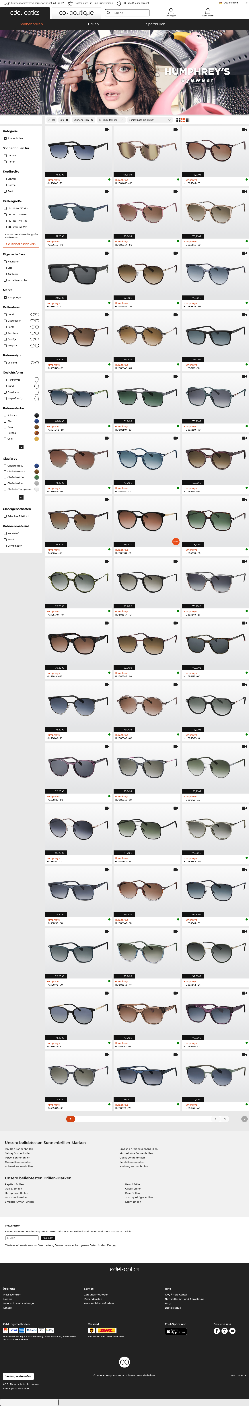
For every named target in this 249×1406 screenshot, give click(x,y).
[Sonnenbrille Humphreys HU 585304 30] (215, 272)
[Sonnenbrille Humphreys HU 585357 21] (78, 827)
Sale (10, 267)
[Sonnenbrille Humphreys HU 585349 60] (78, 334)
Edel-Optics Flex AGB (16, 1388)
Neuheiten (13, 261)
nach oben (238, 1375)
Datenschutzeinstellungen (19, 1303)
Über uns (9, 1288)
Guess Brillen (133, 1188)
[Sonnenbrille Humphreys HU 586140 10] (78, 149)
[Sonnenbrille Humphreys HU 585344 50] (147, 211)
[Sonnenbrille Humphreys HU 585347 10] (215, 704)
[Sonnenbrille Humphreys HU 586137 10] (78, 272)
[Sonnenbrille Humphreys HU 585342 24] (215, 951)
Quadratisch (14, 320)
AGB (5, 1384)
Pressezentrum (12, 1294)
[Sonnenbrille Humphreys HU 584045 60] (147, 149)
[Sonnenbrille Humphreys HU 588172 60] (215, 642)
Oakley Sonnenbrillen (18, 1153)
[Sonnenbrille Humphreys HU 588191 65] (78, 642)
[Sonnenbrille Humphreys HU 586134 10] (78, 1012)
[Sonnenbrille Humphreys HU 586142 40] (215, 1074)
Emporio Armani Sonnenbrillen (139, 1148)
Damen (12, 155)
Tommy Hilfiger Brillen (139, 1197)
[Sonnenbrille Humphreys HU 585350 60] (215, 519)
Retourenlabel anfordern (99, 1303)
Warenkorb (208, 15)
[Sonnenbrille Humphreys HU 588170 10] (215, 334)
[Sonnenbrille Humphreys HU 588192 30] (78, 889)
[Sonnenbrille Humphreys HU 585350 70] (215, 396)
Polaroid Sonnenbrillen (19, 1166)
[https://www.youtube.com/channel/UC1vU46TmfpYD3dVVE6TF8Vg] (232, 1331)
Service (89, 1288)
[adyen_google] (50, 1330)
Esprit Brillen (133, 1201)
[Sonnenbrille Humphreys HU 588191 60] (147, 1012)
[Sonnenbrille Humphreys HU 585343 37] (215, 889)
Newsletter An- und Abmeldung (185, 1298)
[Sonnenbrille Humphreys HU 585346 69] (147, 766)
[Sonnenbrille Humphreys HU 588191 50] (215, 1012)
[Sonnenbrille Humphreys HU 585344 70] (147, 457)
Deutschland (231, 2)
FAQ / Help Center (176, 1294)
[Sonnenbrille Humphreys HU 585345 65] (215, 149)
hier (114, 1245)
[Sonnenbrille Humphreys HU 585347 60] (147, 889)
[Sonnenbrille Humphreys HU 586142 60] (78, 457)
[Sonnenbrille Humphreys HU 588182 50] (78, 766)
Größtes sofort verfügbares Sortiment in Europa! (37, 3)
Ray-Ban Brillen (14, 1184)
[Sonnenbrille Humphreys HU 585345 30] (78, 1074)
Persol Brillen (133, 1184)
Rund (11, 314)
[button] (25, 13)
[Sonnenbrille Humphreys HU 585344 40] (215, 827)
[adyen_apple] (41, 1330)
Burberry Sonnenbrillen (134, 1166)
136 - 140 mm (18, 220)
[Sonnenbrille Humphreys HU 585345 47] (147, 951)
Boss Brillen (132, 1193)
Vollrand (12, 362)
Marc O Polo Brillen (16, 1197)
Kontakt (7, 1307)
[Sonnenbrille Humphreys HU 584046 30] (78, 396)
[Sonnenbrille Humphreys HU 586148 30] (215, 766)
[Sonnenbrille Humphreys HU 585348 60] (147, 704)
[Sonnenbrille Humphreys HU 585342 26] (147, 272)
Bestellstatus (173, 1307)
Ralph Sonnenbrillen (132, 1162)
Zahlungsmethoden (96, 1294)
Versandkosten (93, 1298)
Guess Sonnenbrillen (132, 1157)
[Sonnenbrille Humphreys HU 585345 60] (215, 211)
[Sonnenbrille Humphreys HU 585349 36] (215, 581)
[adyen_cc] (5, 1330)
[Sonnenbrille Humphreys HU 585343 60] (147, 642)
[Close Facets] (21, 120)
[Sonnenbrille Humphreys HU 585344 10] (147, 581)
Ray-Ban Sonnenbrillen (19, 1148)
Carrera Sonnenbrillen (18, 1162)
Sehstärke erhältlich (18, 516)
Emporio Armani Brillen (19, 1201)
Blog (168, 1303)
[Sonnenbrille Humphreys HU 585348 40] (78, 581)
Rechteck (13, 333)
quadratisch (14, 392)
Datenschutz (18, 1384)
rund (11, 386)
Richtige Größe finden (21, 244)
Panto (11, 327)
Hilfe (168, 1288)
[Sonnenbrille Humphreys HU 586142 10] (78, 704)
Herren (11, 161)
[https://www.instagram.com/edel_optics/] (224, 1331)
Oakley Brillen (13, 1188)
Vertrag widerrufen (18, 1376)
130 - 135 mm (18, 214)
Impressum (34, 1384)
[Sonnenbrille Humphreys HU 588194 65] (215, 457)
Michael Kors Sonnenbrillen (136, 1153)
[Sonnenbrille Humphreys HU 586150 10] (147, 827)
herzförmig (14, 379)
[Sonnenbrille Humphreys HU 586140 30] (147, 396)
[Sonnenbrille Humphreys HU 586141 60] (78, 519)
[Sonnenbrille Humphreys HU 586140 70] (78, 211)
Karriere (7, 1298)
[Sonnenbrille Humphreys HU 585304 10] (147, 519)
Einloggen (171, 15)
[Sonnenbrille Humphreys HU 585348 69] (147, 334)
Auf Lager (13, 274)
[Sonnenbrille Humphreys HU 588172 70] (78, 951)
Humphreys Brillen (16, 1193)
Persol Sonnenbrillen (17, 1157)
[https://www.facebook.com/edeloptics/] (217, 1331)
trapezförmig (15, 398)
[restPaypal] (31, 1330)
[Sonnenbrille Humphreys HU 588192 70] (147, 1074)
